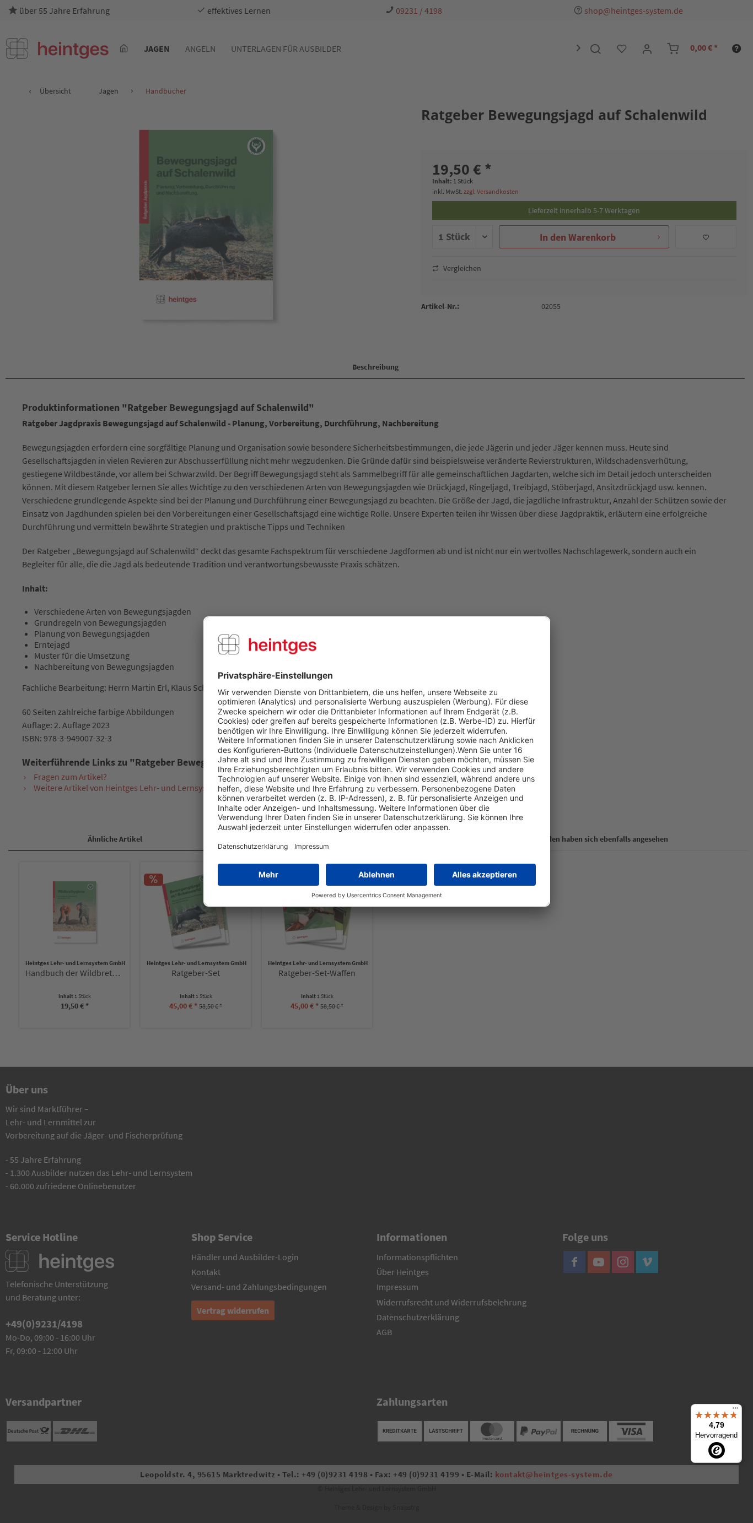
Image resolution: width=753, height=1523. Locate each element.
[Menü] (735, 1410)
